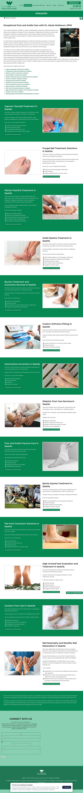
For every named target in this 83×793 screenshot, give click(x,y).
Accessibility (59, 780)
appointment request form (21, 727)
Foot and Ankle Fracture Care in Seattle (18, 84)
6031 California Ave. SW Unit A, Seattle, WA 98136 (45, 778)
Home (21, 5)
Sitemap (52, 780)
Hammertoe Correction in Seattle (16, 80)
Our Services (28, 5)
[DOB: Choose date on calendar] (2, 742)
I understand (67, 787)
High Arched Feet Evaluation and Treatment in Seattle (22, 90)
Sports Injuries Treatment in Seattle (16, 86)
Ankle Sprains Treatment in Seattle (16, 75)
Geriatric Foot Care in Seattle (14, 92)
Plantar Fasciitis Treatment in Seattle (17, 73)
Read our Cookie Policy (49, 789)
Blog (54, 5)
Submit (3, 756)
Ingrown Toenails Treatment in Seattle (17, 69)
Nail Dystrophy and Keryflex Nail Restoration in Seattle (22, 93)
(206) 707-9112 (75, 8)
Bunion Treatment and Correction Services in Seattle (22, 77)
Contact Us (60, 5)
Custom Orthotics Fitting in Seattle (16, 78)
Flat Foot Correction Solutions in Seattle (18, 88)
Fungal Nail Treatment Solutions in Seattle (18, 71)
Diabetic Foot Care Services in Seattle (17, 82)
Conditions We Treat (39, 5)
